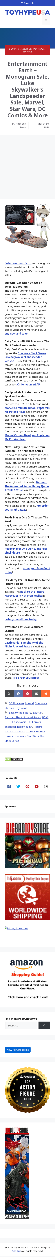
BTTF (8, 722)
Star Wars (33, 48)
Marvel (25, 48)
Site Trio (16, 1250)
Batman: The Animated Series (23, 717)
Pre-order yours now (26, 678)
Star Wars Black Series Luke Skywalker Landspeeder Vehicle (25, 357)
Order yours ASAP (28, 384)
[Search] (44, 1025)
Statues (42, 48)
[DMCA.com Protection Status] (14, 760)
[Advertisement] (27, 163)
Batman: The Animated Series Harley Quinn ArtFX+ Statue (27, 486)
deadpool (10, 726)
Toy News (27, 51)
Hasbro (38, 726)
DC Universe (15, 48)
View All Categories (17, 1049)
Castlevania (19, 722)
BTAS (45, 717)
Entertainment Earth (18, 263)
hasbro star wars (15, 731)
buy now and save (16, 333)
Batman (37, 712)
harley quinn (24, 726)
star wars (20, 736)
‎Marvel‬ (30, 731)
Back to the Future (20, 712)
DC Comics (34, 722)
